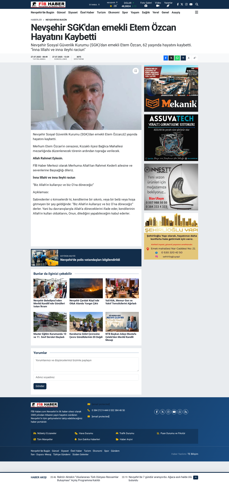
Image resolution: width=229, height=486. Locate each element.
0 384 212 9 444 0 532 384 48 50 (108, 410)
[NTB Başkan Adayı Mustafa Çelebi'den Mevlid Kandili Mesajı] (122, 321)
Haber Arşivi (126, 439)
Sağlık (146, 12)
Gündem (115, 450)
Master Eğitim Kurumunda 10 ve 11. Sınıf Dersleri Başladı (49, 335)
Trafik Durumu (126, 433)
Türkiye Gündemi (61, 454)
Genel (165, 12)
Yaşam (135, 12)
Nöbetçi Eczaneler (46, 433)
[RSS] (185, 411)
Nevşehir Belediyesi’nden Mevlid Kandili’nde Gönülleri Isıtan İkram (49, 303)
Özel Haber (87, 12)
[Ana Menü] (196, 12)
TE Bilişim (193, 454)
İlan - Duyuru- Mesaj (41, 454)
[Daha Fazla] (183, 58)
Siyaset (73, 12)
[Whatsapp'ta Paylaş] (177, 58)
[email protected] (101, 404)
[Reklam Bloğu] (171, 88)
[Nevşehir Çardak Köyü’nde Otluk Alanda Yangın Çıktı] (86, 288)
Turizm (101, 12)
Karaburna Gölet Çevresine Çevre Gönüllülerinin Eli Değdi (86, 335)
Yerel (156, 12)
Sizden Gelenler (80, 454)
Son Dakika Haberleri (89, 439)
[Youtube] (174, 411)
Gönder (40, 386)
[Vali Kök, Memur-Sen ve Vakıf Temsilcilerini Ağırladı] (122, 288)
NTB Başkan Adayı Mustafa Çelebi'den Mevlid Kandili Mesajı (120, 336)
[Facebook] (156, 411)
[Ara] (197, 4)
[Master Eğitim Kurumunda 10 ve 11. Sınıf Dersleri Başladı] (50, 321)
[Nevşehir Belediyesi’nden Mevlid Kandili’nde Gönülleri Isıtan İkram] (50, 288)
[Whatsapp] (179, 411)
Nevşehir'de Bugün (42, 12)
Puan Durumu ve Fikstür (173, 433)
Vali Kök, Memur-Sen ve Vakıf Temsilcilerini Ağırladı (120, 302)
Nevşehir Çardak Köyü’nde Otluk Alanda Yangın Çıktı (84, 302)
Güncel (61, 12)
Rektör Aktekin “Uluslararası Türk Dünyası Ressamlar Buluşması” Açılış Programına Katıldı (88, 478)
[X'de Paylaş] (171, 58)
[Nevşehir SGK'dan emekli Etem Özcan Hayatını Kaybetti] (86, 97)
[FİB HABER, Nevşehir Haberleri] (48, 4)
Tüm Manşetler (45, 439)
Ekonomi (113, 12)
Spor (125, 12)
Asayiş (176, 12)
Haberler (36, 19)
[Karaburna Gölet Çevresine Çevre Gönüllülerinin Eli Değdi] (86, 321)
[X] (162, 411)
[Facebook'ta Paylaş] (166, 58)
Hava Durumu (86, 433)
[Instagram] (168, 411)
